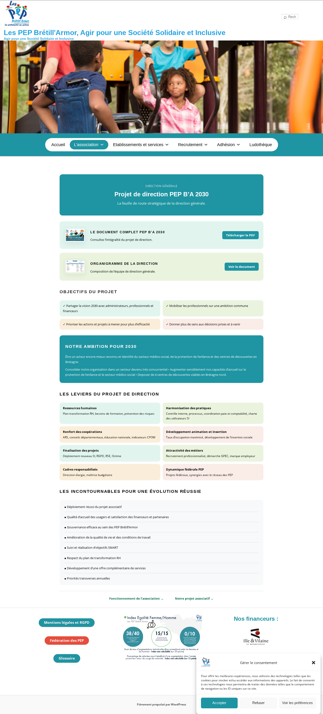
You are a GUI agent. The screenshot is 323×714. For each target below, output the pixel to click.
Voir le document (241, 267)
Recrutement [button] (190, 144)
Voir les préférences (297, 703)
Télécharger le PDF (240, 235)
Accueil (58, 144)
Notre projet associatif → (194, 598)
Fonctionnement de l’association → (136, 598)
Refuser (258, 703)
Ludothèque (260, 144)
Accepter (219, 703)
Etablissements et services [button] (138, 144)
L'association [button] (86, 144)
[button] (313, 662)
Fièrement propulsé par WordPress (161, 704)
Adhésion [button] (226, 144)
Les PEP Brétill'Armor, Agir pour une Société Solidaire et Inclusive (115, 32)
